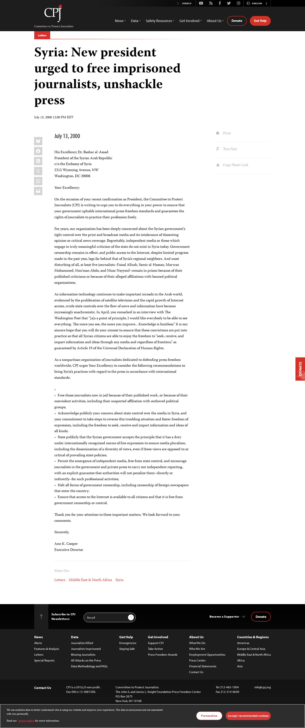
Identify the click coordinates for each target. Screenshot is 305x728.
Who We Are (197, 649)
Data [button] (134, 20)
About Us (196, 637)
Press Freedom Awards (162, 654)
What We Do (197, 643)
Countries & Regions (253, 637)
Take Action (155, 649)
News (38, 637)
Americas (243, 643)
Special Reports (44, 660)
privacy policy (26, 721)
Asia (240, 666)
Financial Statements (202, 666)
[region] (152, 716)
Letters (42, 35)
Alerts (38, 643)
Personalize (209, 715)
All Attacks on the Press (86, 660)
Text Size (229, 149)
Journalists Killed (82, 643)
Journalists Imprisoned (86, 649)
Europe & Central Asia (251, 649)
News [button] (119, 20)
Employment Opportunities (207, 654)
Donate (237, 21)
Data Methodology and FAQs (89, 666)
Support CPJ (156, 643)
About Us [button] (214, 20)
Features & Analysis (46, 649)
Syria (119, 580)
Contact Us (196, 672)
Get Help (260, 21)
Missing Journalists (83, 654)
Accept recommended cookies (248, 715)
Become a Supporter (224, 616)
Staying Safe (127, 649)
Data (74, 637)
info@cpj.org (262, 687)
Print (226, 133)
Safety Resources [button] (159, 20)
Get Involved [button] (189, 20)
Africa (241, 660)
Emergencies (127, 643)
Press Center (197, 660)
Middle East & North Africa (90, 580)
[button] (266, 3)
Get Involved (158, 637)
